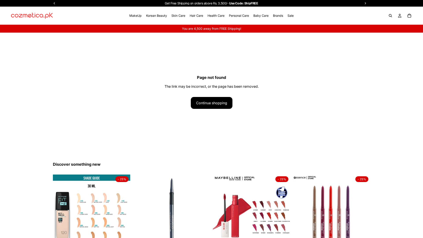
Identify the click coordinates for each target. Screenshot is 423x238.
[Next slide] (123, 213)
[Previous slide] (59, 213)
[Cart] (409, 15)
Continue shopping (211, 103)
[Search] (390, 15)
